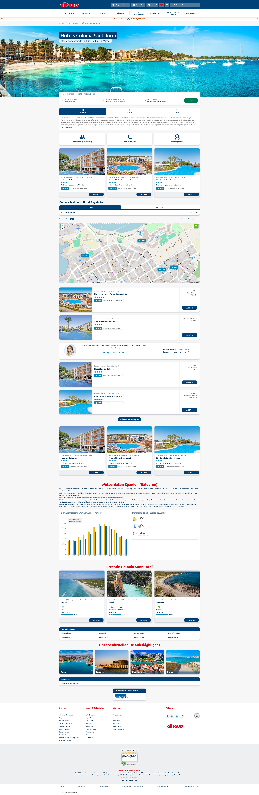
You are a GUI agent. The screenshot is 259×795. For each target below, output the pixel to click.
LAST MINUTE (85, 13)
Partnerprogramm (118, 729)
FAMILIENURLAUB (191, 13)
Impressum (81, 787)
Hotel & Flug (160, 207)
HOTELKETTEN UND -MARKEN (173, 13)
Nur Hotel (90, 207)
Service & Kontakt (65, 726)
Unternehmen (117, 715)
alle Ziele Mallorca (173, 637)
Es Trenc (64, 602)
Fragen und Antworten (66, 718)
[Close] (257, 19)
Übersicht (83, 112)
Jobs (114, 718)
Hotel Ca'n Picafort (174, 633)
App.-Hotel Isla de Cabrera (106, 321)
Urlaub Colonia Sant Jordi (70, 683)
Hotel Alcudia (66, 633)
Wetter (129, 112)
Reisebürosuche (64, 732)
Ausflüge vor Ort (91, 729)
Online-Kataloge (64, 729)
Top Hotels (89, 718)
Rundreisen (89, 726)
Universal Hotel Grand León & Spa (121, 180)
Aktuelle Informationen (66, 715)
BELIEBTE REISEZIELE (68, 13)
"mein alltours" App (65, 723)
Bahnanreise (90, 735)
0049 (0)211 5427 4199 (113, 352)
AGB (62, 787)
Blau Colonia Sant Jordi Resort (168, 180)
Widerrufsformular (163, 787)
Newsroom (116, 723)
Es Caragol (160, 602)
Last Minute (89, 720)
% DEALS (103, 13)
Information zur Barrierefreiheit (132, 787)
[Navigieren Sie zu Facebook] (167, 716)
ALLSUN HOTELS (155, 13)
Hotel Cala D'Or (67, 637)
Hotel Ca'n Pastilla (138, 633)
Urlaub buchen (90, 715)
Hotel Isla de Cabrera (69, 180)
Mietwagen (89, 737)
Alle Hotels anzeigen (129, 419)
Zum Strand (96, 620)
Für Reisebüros (64, 735)
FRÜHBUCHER (120, 13)
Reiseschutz (90, 732)
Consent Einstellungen (191, 787)
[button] (85, 253)
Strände (176, 112)
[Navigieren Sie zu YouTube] (181, 716)
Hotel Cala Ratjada (138, 637)
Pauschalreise (68, 94)
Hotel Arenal (102, 633)
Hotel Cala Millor (103, 637)
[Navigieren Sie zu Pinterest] (177, 716)
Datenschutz (117, 726)
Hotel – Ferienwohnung (87, 94)
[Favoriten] (161, 5)
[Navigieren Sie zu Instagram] (172, 716)
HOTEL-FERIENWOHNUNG (138, 13)
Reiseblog (89, 723)
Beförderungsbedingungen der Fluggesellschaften (69, 739)
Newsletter (116, 720)
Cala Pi (111, 602)
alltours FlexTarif (64, 720)
